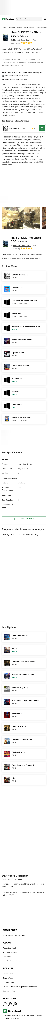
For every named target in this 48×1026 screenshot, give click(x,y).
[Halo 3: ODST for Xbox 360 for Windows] (5, 37)
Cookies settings (9, 991)
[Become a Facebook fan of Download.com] (5, 1004)
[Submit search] (18, 19)
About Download (9, 948)
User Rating (15, 43)
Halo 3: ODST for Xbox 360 (26, 34)
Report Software (26, 519)
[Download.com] (8, 19)
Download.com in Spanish (13, 961)
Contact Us (7, 957)
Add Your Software (10, 952)
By (21, 40)
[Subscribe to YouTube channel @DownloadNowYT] (15, 1004)
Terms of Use (8, 978)
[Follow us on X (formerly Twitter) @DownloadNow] (10, 1004)
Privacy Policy (8, 974)
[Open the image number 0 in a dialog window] (21, 218)
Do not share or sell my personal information (20, 987)
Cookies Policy (8, 982)
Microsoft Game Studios (13, 879)
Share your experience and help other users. (21, 52)
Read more (23, 80)
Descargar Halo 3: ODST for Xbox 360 (18, 534)
